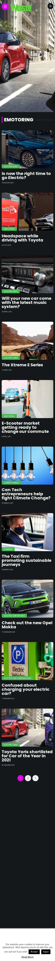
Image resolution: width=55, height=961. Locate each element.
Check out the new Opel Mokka (27, 625)
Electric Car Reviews (14, 616)
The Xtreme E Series (22, 365)
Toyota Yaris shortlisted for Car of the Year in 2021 (27, 756)
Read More (27, 957)
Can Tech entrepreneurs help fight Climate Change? (26, 494)
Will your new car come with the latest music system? (26, 302)
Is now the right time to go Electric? (26, 175)
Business (8, 549)
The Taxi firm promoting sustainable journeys (26, 560)
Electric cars (10, 166)
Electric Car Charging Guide (17, 678)
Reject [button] (46, 952)
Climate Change (11, 483)
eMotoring (9, 229)
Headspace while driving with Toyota (22, 238)
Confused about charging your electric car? (26, 689)
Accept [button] (34, 951)
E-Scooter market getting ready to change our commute (25, 427)
